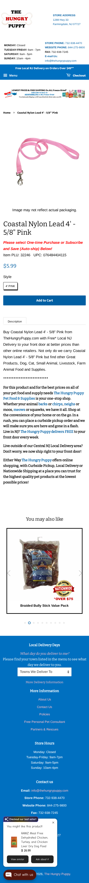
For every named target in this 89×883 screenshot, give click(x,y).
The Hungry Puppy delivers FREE (47, 432)
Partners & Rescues (44, 729)
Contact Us (44, 707)
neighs (69, 404)
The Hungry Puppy (37, 460)
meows (19, 410)
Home (7, 113)
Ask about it (42, 859)
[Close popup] (53, 822)
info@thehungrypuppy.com (49, 790)
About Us (44, 699)
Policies (44, 714)
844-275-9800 (65, 47)
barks (43, 404)
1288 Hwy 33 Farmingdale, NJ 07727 (67, 20)
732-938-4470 (63, 43)
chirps (57, 404)
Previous (8, 573)
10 (64, 623)
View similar (17, 859)
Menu (12, 75)
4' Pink (10, 286)
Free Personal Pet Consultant (44, 722)
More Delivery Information (44, 682)
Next (80, 573)
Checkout (79, 75)
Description (15, 321)
